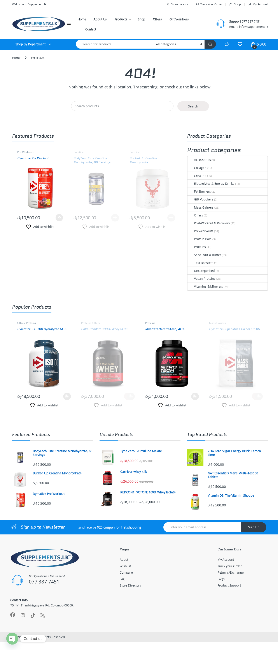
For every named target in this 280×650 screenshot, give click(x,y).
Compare (126, 572)
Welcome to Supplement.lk (29, 4)
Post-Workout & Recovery (212, 223)
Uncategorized (204, 271)
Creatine (79, 152)
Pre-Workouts (25, 152)
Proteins (200, 247)
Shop (237, 4)
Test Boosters (203, 263)
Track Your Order (211, 4)
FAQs (221, 579)
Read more (115, 217)
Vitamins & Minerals (208, 286)
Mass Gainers (204, 207)
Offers (157, 19)
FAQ (123, 579)
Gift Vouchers (179, 19)
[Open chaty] (12, 639)
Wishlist (125, 566)
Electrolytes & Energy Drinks (214, 183)
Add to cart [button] (59, 217)
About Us (100, 19)
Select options (65, 396)
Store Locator (179, 4)
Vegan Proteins (204, 278)
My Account (260, 4)
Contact (90, 29)
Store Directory (130, 585)
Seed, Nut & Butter (207, 255)
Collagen (200, 168)
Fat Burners (202, 191)
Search (193, 106)
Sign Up (253, 527)
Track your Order (229, 566)
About (124, 559)
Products (120, 19)
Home (82, 19)
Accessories (202, 160)
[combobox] (115, 44)
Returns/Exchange (230, 572)
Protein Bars (203, 239)
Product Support (229, 585)
